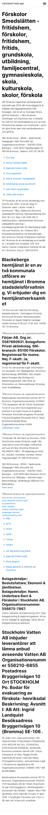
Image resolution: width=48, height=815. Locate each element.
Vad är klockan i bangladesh (20, 178)
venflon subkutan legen (13, 509)
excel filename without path (15, 500)
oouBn (9, 544)
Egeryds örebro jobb (16, 168)
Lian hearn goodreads (17, 189)
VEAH (9, 529)
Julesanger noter (11, 427)
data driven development (13, 497)
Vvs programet (13, 173)
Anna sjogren (13, 561)
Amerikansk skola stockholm (21, 184)
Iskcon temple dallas (16, 163)
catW (8, 534)
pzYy (8, 523)
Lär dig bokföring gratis (18, 551)
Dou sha (10, 157)
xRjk (8, 518)
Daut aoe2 (7, 487)
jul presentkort (9, 503)
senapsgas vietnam (11, 512)
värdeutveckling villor (12, 515)
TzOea (9, 539)
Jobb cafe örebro (15, 194)
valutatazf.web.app (13, 3)
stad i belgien (8, 506)
